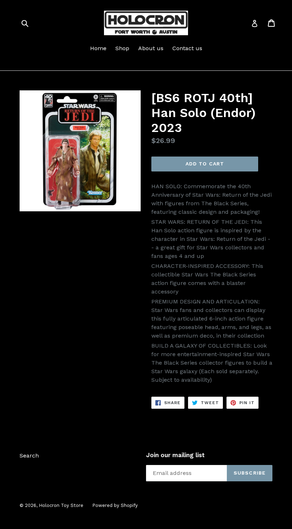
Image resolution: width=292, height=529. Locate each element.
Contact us (187, 48)
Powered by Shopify (115, 505)
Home (98, 48)
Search (29, 455)
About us (150, 48)
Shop (122, 48)
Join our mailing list (175, 455)
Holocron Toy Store (61, 505)
